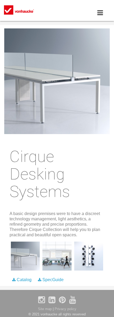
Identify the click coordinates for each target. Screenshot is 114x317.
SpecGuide (52, 279)
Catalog (24, 279)
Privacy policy (65, 309)
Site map (45, 309)
